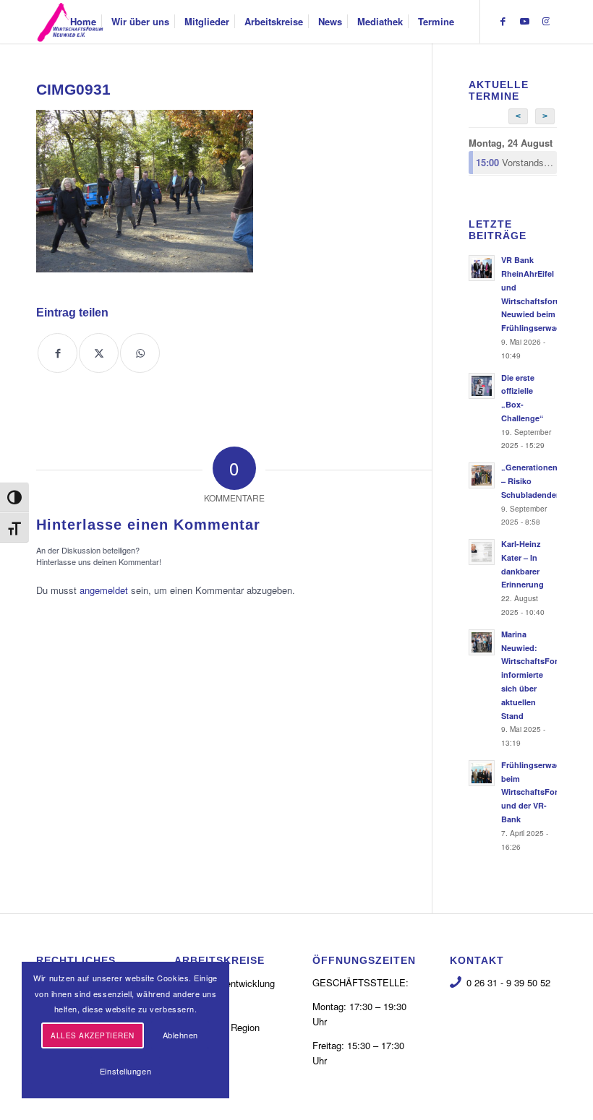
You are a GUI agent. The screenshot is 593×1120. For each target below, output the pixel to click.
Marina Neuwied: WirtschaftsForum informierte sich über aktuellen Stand (535, 675)
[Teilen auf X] (99, 353)
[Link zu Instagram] (546, 21)
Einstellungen (125, 1071)
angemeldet (104, 590)
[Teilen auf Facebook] (57, 353)
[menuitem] (83, 21)
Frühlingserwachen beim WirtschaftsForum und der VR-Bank (538, 791)
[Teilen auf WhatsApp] (140, 353)
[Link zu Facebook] (502, 21)
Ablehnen (180, 1035)
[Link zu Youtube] (524, 21)
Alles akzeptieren (93, 1035)
